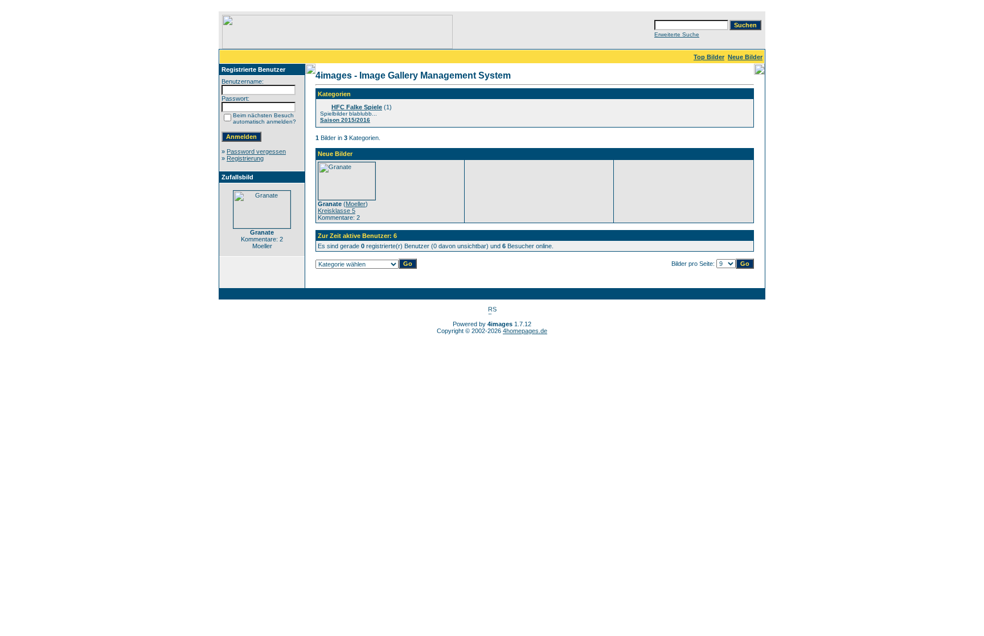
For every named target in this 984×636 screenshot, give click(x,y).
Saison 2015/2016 (345, 120)
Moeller (356, 203)
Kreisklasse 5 (336, 210)
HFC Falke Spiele (356, 107)
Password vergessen (256, 151)
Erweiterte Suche (676, 34)
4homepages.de (525, 330)
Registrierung (245, 158)
